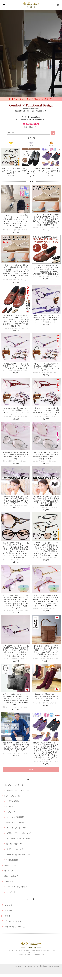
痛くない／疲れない (14, 844)
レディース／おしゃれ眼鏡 (16, 887)
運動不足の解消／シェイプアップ (19, 854)
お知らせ (8, 910)
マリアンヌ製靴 (12, 801)
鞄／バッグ (8, 871)
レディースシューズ (12, 796)
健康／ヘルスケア (11, 876)
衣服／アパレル (10, 865)
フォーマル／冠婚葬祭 (15, 817)
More (31, 769)
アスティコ (10, 812)
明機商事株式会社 (13, 860)
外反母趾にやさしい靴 (15, 849)
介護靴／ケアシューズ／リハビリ (19, 833)
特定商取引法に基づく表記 (16, 927)
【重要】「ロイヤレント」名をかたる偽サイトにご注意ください (31, 99)
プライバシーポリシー (14, 921)
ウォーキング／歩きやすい (16, 828)
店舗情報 (8, 905)
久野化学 (9, 806)
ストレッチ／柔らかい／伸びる (18, 838)
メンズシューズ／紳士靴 (13, 785)
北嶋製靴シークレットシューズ (18, 790)
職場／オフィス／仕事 (15, 822)
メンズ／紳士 (11, 892)
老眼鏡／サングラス (12, 881)
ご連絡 (7, 916)
